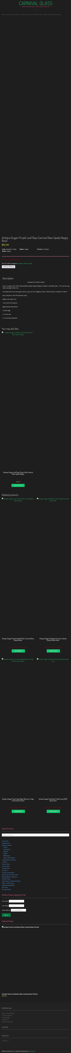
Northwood (6, 849)
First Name (5, 901)
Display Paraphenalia (8, 885)
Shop (7, 14)
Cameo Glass (6, 868)
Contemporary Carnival (9, 860)
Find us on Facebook (8, 1013)
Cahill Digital (32, 1051)
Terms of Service (7, 1015)
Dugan (22, 14)
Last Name (5, 906)
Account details (6, 889)
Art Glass (4, 870)
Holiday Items (6, 843)
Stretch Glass (6, 866)
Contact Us (5, 1019)
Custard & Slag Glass (8, 872)
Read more (18, 651)
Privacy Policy (6, 1017)
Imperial (5, 851)
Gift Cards (5, 887)
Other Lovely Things (8, 883)
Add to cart (18, 485)
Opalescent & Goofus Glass (10, 875)
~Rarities (4, 862)
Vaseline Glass (6, 879)
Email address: (6, 910)
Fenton (5, 847)
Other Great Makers (9, 858)
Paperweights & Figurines (9, 877)
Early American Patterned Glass (11, 881)
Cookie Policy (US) (7, 1022)
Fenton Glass (6, 864)
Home (3, 14)
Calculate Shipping (8, 266)
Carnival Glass (35, 3)
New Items (5, 841)
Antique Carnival (14, 14)
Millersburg (6, 856)
